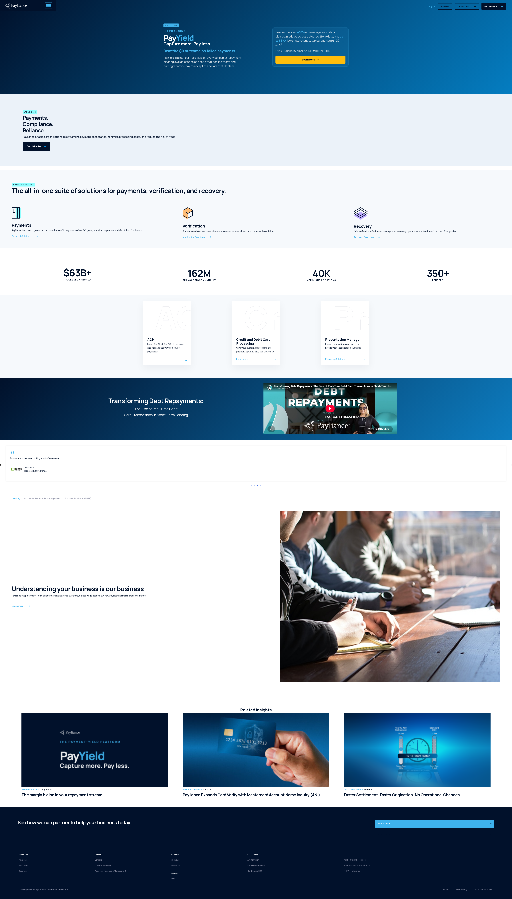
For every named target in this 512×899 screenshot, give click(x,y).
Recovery (23, 871)
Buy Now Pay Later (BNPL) (78, 498)
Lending (16, 498)
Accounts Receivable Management (42, 498)
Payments (23, 860)
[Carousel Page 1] (251, 485)
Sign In (432, 6)
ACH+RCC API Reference (355, 860)
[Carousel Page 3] (257, 485)
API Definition (253, 860)
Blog (173, 878)
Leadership (176, 865)
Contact (445, 889)
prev (1, 465)
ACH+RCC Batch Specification (357, 865)
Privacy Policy (461, 889)
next (511, 465)
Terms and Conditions (483, 889)
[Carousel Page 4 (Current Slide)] (260, 485)
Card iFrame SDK (254, 871)
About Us (175, 860)
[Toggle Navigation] (48, 6)
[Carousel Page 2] (254, 485)
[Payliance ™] (15, 6)
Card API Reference (256, 865)
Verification (24, 865)
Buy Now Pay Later (103, 865)
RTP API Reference (352, 871)
